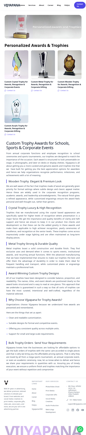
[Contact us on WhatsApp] (80, 429)
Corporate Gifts (51, 395)
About (41, 5)
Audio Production (52, 405)
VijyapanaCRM (37, 409)
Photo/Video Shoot (52, 387)
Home (22, 5)
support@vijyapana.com (75, 404)
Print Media (50, 391)
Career (50, 5)
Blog (59, 5)
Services (31, 5)
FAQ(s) (67, 5)
